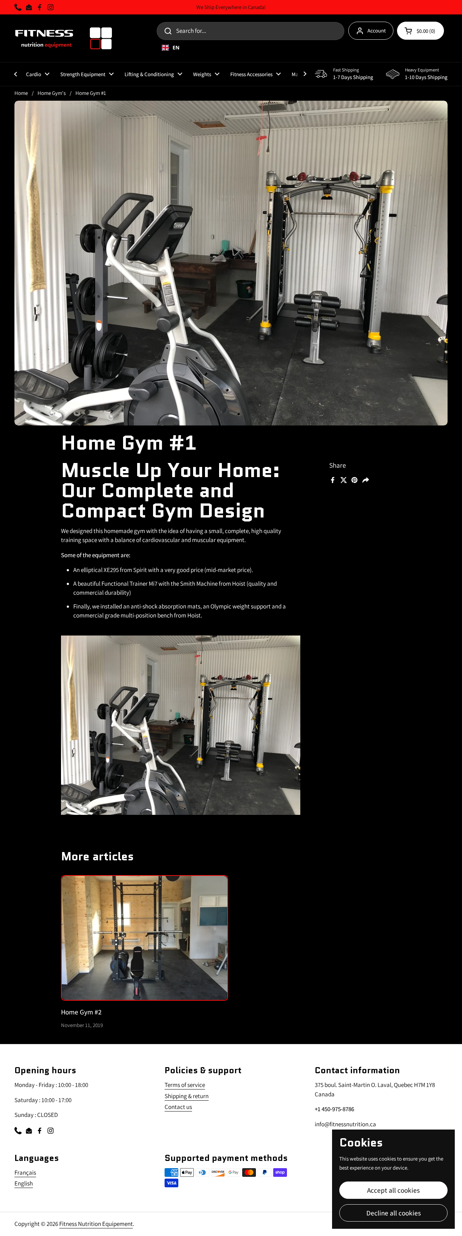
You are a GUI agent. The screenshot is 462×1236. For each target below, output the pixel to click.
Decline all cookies (393, 1212)
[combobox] (290, 47)
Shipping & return (187, 1096)
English (23, 1183)
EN (176, 48)
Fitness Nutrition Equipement (96, 1224)
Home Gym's (52, 92)
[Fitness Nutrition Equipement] (63, 38)
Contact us (178, 1107)
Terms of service (185, 1085)
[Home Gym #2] (144, 938)
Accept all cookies (393, 1189)
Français (25, 1172)
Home (21, 92)
